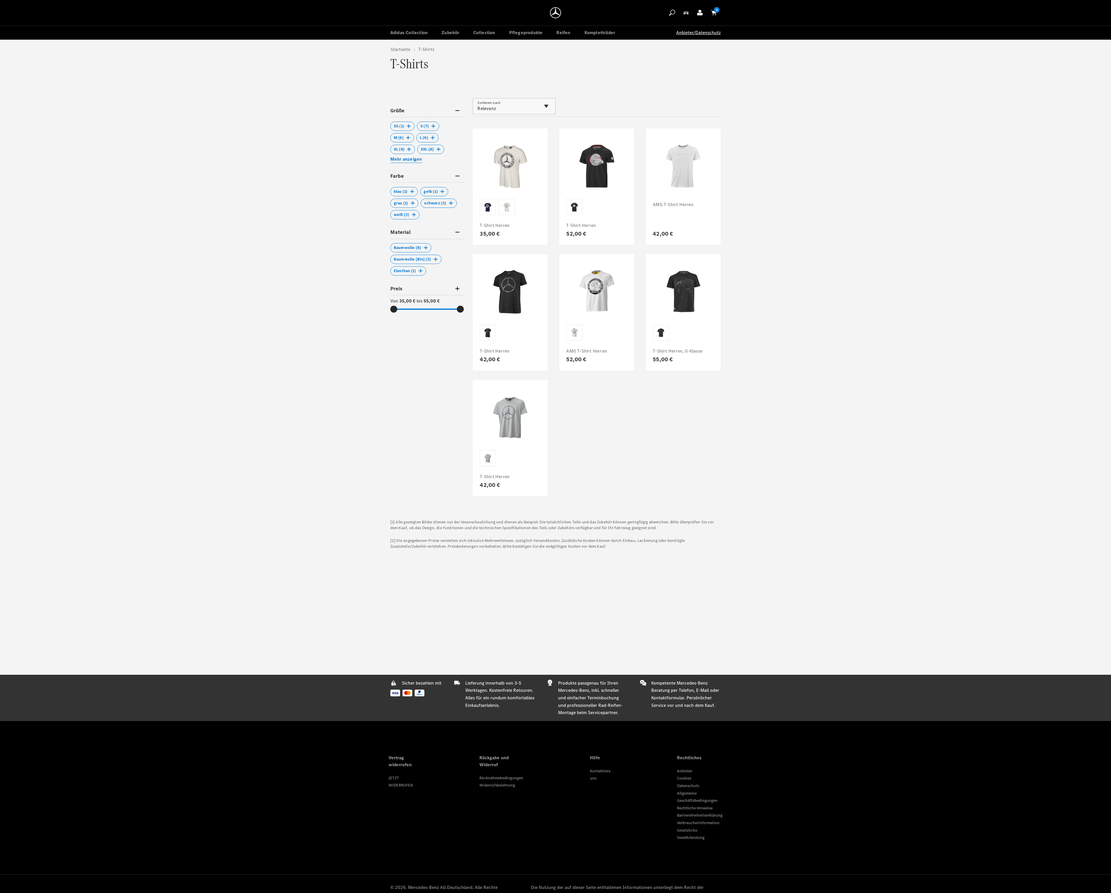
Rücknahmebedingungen (501, 778)
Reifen (563, 33)
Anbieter (684, 771)
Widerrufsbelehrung (497, 785)
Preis (396, 288)
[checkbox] (402, 126)
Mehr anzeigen (406, 159)
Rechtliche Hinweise (695, 808)
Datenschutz (688, 786)
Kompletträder (599, 33)
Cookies (684, 778)
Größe (397, 110)
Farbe (397, 176)
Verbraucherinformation (698, 823)
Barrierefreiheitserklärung (699, 815)
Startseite (400, 49)
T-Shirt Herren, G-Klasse (677, 351)
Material (400, 232)
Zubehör (450, 33)
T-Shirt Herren (494, 225)
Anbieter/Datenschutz (698, 33)
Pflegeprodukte (526, 33)
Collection (484, 33)
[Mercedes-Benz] (555, 12)
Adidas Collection (409, 33)
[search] (672, 13)
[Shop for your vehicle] (686, 13)
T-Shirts (426, 49)
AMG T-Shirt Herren (673, 204)
